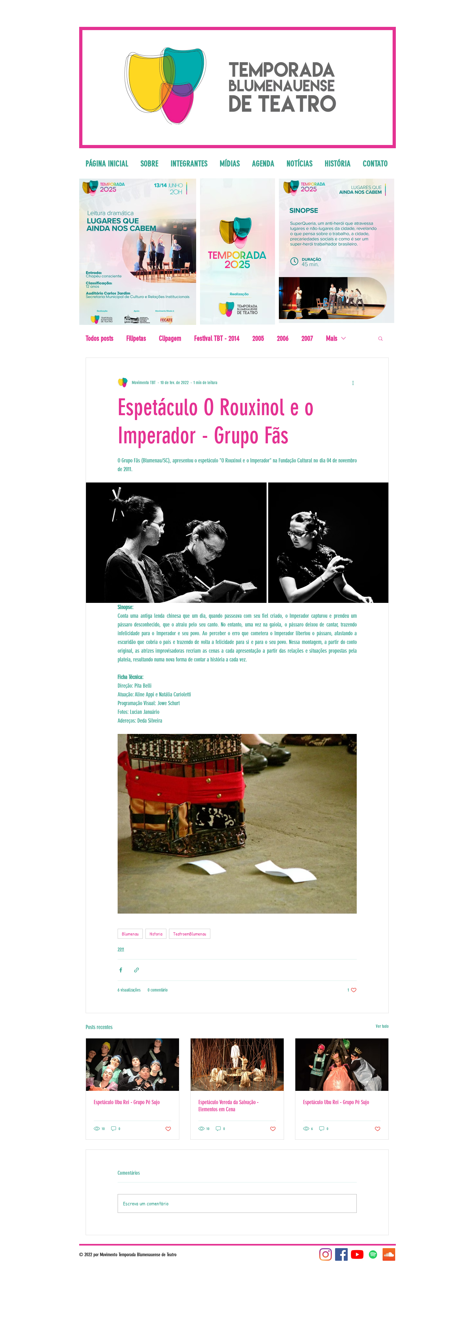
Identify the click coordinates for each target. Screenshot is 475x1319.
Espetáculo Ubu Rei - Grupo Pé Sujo (127, 1102)
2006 (283, 338)
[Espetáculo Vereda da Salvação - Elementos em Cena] (237, 1064)
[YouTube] (357, 1254)
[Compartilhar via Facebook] (121, 970)
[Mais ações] (353, 382)
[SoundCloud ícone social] (389, 1254)
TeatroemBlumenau (189, 934)
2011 (121, 949)
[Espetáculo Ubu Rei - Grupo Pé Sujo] (132, 1064)
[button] (380, 338)
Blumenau (130, 934)
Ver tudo (382, 1026)
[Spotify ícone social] (373, 1254)
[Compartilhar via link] (136, 970)
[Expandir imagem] (176, 542)
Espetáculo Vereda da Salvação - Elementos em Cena (228, 1106)
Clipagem (170, 338)
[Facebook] (341, 1254)
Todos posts (99, 338)
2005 (258, 338)
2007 (307, 338)
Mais (331, 338)
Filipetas (136, 338)
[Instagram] (325, 1254)
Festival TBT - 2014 (216, 338)
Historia (156, 934)
